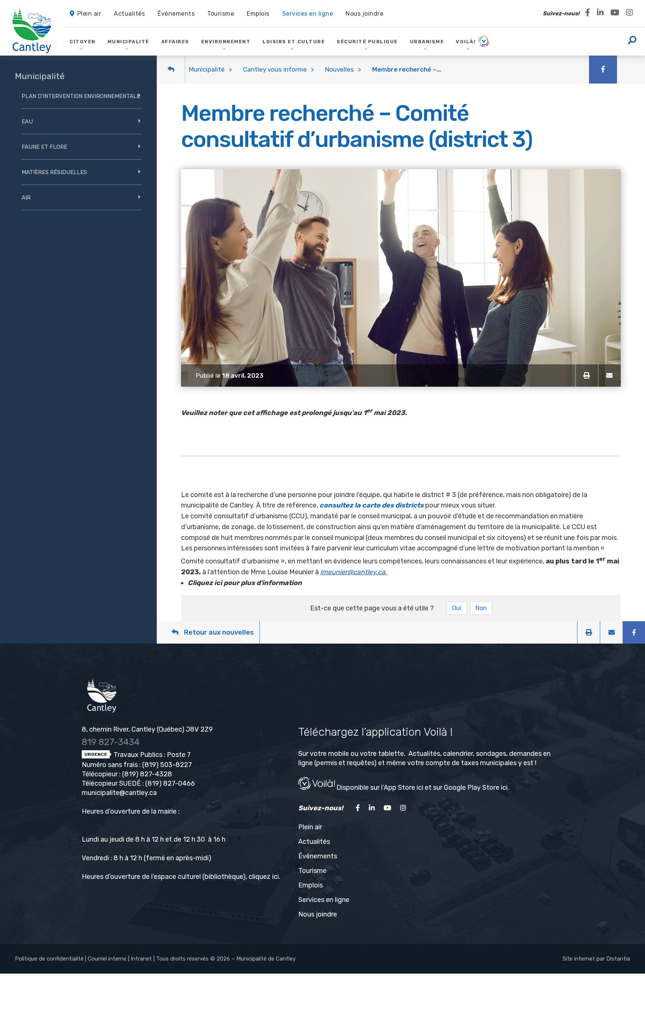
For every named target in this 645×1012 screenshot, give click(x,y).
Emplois (310, 885)
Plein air (310, 827)
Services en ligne (323, 900)
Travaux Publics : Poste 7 (151, 755)
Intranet (141, 958)
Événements (317, 856)
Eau (27, 121)
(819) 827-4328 (147, 774)
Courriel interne (107, 958)
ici (275, 877)
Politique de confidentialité (49, 958)
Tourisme (312, 871)
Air (26, 197)
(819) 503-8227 (167, 765)
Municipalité (207, 69)
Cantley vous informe (275, 69)
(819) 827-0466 (170, 783)
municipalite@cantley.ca (119, 793)
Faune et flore (44, 147)
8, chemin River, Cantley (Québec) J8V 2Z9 (147, 729)
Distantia (618, 958)
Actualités (314, 841)
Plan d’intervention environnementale (81, 96)
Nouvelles (339, 69)
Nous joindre (317, 914)
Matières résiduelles (54, 172)
